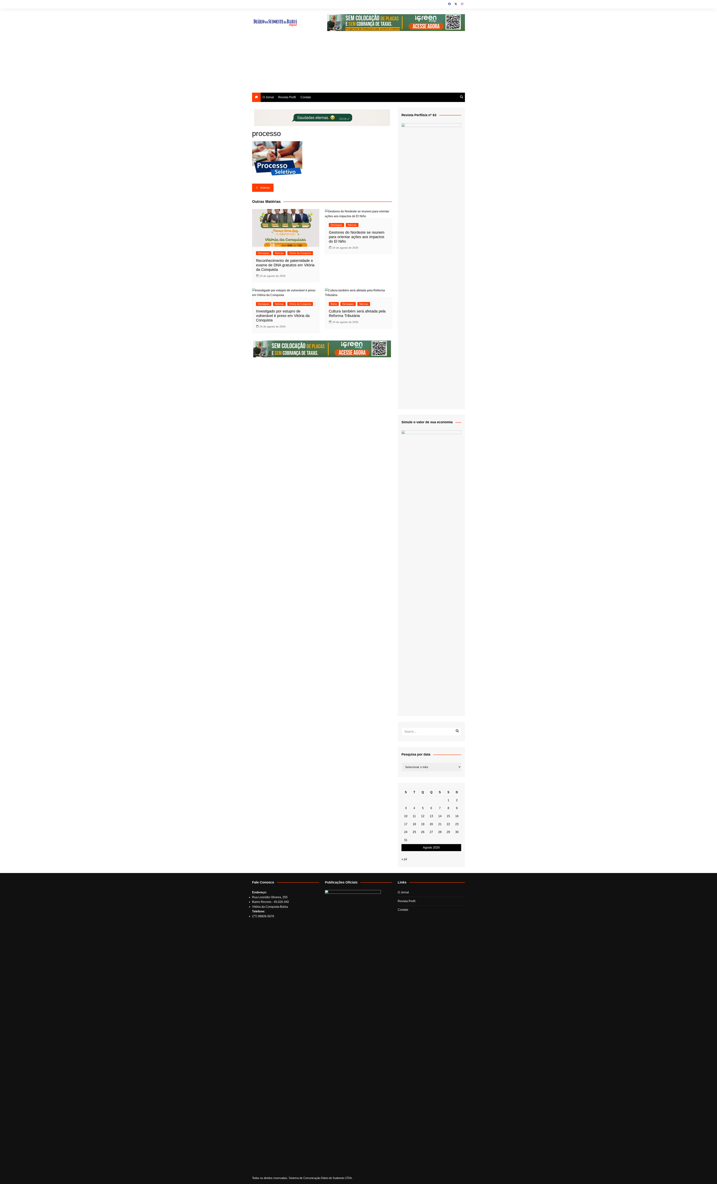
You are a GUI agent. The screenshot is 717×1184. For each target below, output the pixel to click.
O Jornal (268, 97)
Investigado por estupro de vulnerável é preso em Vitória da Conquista (283, 315)
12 (422, 816)
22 (448, 824)
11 (414, 816)
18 (414, 824)
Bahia (334, 304)
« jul (404, 859)
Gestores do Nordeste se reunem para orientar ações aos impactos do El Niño (356, 236)
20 (431, 824)
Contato (305, 97)
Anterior (265, 187)
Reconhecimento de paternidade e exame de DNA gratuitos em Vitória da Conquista (285, 265)
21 (440, 824)
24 (405, 832)
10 (405, 816)
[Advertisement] (358, 64)
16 (457, 816)
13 (431, 816)
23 (457, 824)
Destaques (263, 253)
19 (422, 824)
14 (440, 816)
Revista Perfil (287, 97)
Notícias (279, 253)
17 (405, 824)
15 (448, 816)
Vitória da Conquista (300, 253)
